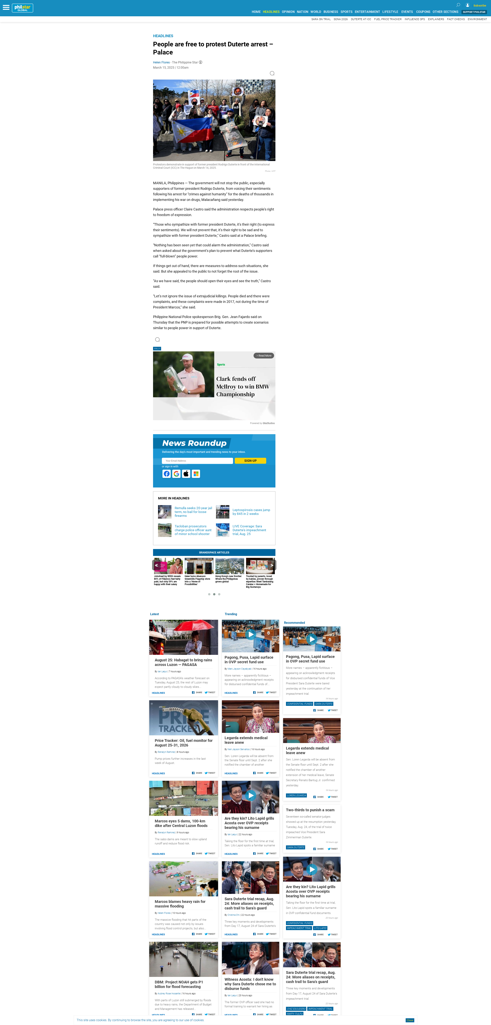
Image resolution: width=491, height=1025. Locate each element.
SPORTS (347, 12)
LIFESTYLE (390, 12)
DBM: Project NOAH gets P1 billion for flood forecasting (179, 984)
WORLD (316, 12)
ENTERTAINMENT (367, 12)
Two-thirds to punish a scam (310, 810)
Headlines (163, 36)
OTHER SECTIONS (445, 12)
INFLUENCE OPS (415, 19)
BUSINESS (331, 12)
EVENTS (407, 12)
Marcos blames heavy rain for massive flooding (180, 903)
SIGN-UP (250, 461)
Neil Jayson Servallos (239, 749)
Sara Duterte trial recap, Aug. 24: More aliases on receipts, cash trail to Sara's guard (249, 903)
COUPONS (423, 12)
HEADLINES (271, 12)
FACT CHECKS (456, 19)
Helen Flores (161, 62)
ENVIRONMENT (477, 19)
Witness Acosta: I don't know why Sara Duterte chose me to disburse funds (250, 984)
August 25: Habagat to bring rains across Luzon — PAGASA (183, 662)
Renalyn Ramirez (166, 752)
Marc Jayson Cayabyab (239, 668)
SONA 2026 (341, 19)
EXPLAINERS (436, 19)
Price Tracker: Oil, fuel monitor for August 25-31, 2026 (184, 742)
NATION (302, 12)
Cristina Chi (234, 915)
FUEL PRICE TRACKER (388, 19)
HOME (256, 12)
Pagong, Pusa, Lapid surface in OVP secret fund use (249, 659)
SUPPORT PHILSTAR (474, 12)
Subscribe (480, 5)
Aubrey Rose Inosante (169, 993)
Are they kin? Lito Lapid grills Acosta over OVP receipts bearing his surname (249, 823)
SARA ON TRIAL (321, 19)
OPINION (288, 12)
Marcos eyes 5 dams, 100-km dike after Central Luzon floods (181, 823)
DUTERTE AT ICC (361, 19)
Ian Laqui (232, 834)
